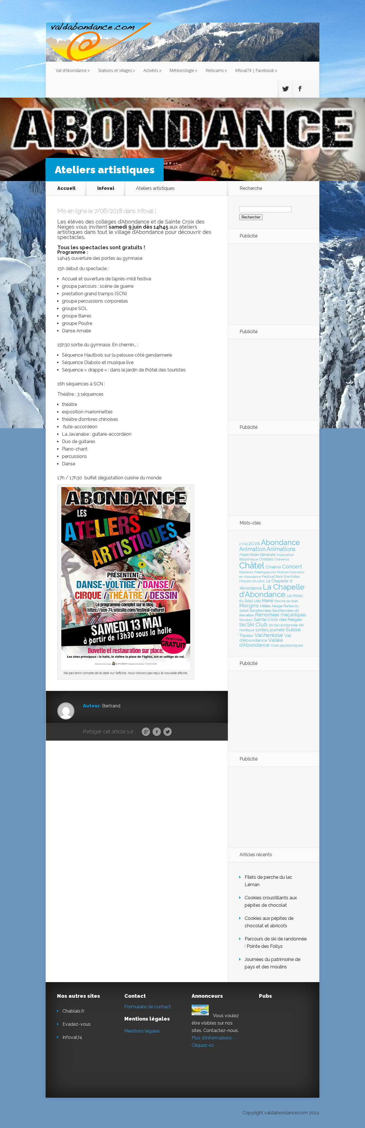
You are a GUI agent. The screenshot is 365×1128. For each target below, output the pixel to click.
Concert (292, 566)
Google (145, 732)
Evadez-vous (76, 1024)
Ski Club (257, 624)
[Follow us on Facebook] (300, 89)
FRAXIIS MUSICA (252, 581)
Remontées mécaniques (280, 615)
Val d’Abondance (73, 70)
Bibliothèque (248, 559)
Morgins (249, 605)
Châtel (251, 565)
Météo (265, 606)
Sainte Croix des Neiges (278, 619)
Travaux (246, 635)
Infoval (105, 188)
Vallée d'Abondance (261, 642)
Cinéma (273, 567)
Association (285, 555)
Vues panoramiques (287, 646)
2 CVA (243, 544)
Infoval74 (72, 1037)
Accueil (66, 188)
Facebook (156, 732)
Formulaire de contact (147, 1007)
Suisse (293, 629)
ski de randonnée (283, 625)
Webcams (216, 70)
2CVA (254, 543)
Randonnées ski (285, 610)
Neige (277, 606)
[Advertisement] (270, 283)
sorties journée (270, 629)
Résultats (246, 620)
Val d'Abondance (265, 638)
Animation (252, 549)
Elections (246, 572)
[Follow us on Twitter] (285, 89)
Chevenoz (282, 559)
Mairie (267, 600)
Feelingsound (265, 572)
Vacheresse (268, 635)
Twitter (167, 732)
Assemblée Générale (257, 554)
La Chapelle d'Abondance (272, 590)
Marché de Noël (286, 601)
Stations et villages (116, 70)
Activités (152, 70)
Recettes (246, 615)
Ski (242, 625)
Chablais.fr (73, 1011)
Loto (257, 601)
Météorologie (183, 70)
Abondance (280, 542)
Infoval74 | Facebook (256, 70)
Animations (281, 549)
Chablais (266, 559)
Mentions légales (142, 1031)
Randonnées (260, 610)
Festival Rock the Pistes (281, 577)
